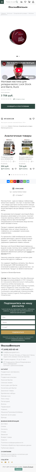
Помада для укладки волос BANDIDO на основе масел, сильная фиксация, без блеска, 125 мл (9, 158)
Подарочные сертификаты (10, 372)
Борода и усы (5, 396)
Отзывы (3, 432)
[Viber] (21, 181)
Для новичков (6, 374)
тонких (29, 252)
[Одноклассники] (11, 181)
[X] (18, 181)
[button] (17, 56)
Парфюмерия (5, 407)
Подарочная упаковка (8, 377)
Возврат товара (6, 437)
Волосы (15, 126)
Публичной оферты (17, 338)
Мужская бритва (6, 380)
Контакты (4, 429)
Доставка (4, 424)
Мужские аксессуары (8, 415)
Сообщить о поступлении (18, 106)
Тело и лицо (5, 399)
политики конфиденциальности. (20, 339)
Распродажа (5, 401)
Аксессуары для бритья (9, 385)
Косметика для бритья (8, 388)
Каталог (10, 126)
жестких (4, 253)
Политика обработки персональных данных (16, 445)
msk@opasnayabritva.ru (11, 352)
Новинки (4, 409)
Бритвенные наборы (8, 393)
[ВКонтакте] (8, 181)
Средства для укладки (25, 126)
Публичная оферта (7, 448)
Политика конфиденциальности (12, 442)
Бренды (4, 417)
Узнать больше (28, 467)
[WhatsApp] (24, 181)
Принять (18, 469)
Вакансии (4, 434)
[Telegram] (27, 181)
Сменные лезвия (6, 383)
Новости (4, 440)
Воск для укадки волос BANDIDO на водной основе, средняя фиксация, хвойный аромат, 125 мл (26, 158)
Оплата (3, 426)
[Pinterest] (14, 181)
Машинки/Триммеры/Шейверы (12, 412)
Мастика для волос (7, 128)
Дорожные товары (7, 391)
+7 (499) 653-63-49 (9, 349)
